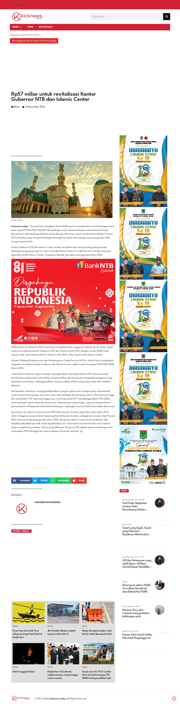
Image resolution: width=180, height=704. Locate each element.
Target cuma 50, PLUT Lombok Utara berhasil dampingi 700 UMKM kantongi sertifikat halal (96, 675)
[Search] (166, 16)
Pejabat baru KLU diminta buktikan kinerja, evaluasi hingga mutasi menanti (62, 675)
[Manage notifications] (174, 698)
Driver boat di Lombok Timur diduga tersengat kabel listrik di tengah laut (27, 634)
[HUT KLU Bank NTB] (143, 484)
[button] (21, 480)
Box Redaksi (19, 4)
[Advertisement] (90, 67)
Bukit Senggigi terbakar (24, 672)
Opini (30, 27)
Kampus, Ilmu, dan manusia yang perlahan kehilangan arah (135, 613)
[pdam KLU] (143, 351)
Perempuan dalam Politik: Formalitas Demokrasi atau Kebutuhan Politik (136, 588)
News (16, 27)
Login (33, 4)
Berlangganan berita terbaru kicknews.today (34, 40)
